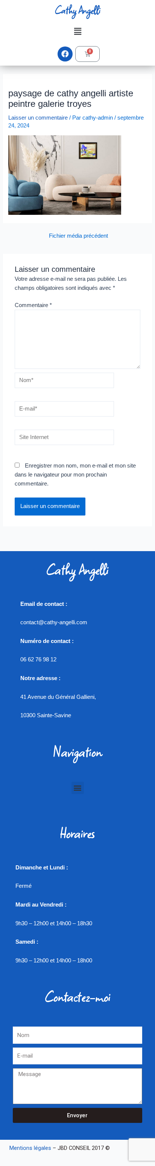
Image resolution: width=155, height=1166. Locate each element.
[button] (77, 31)
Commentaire (33, 305)
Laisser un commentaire (38, 118)
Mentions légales (30, 1148)
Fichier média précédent (78, 236)
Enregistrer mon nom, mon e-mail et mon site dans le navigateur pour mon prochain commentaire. (75, 475)
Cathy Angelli (77, 10)
